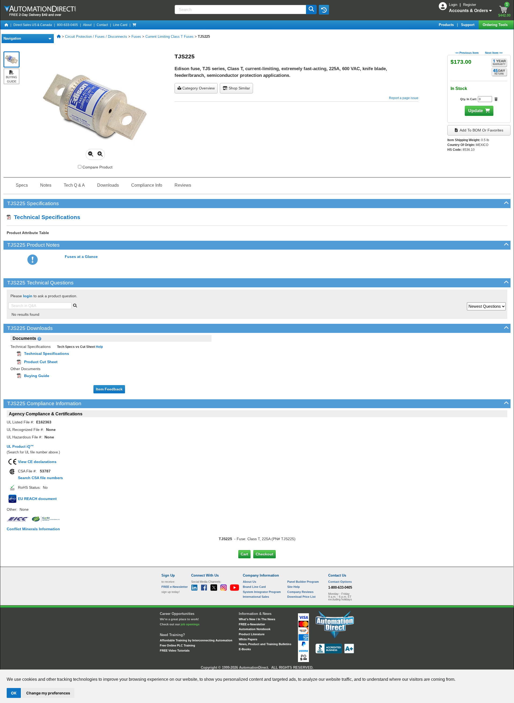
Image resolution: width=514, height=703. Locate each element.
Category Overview (198, 88)
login (27, 296)
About (87, 25)
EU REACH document (37, 499)
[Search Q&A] (74, 305)
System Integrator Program (262, 591)
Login (453, 5)
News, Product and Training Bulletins (265, 644)
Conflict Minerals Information (33, 529)
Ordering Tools (496, 25)
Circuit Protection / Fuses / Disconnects (96, 37)
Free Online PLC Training (177, 645)
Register (469, 5)
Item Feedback (109, 389)
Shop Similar (239, 88)
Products (447, 25)
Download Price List (301, 596)
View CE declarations (37, 462)
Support (468, 25)
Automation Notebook (254, 629)
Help (99, 347)
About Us (249, 581)
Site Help (293, 586)
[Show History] (324, 9)
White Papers (248, 639)
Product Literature (251, 634)
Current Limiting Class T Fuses (169, 37)
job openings (190, 624)
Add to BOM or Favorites (481, 130)
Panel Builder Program (303, 581)
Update (475, 110)
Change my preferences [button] (48, 693)
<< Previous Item (467, 52)
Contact (102, 25)
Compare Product (96, 167)
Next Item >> (493, 52)
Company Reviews (300, 591)
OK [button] (14, 693)
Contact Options (340, 581)
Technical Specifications (45, 217)
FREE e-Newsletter (252, 624)
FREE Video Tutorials (175, 650)
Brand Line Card (254, 586)
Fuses (136, 37)
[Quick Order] (134, 24)
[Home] (6, 24)
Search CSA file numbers (40, 478)
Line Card (120, 25)
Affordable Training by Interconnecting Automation (196, 640)
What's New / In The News (257, 619)
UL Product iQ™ (20, 447)
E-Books (245, 649)
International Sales (256, 596)
